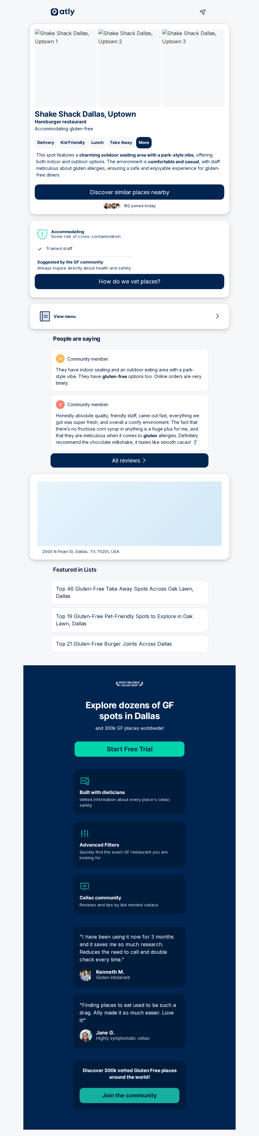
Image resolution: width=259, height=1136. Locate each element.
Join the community (129, 1095)
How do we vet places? (129, 281)
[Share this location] (202, 12)
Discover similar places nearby (129, 192)
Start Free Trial (130, 749)
